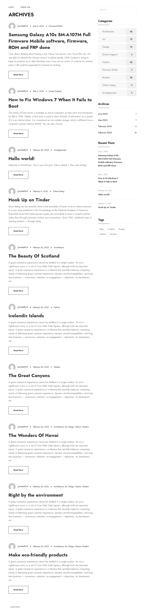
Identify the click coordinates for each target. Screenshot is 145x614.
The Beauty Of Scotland (33, 256)
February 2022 (105, 132)
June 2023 (103, 113)
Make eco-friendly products (38, 555)
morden (113, 234)
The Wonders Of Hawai (33, 435)
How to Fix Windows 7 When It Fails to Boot (50, 102)
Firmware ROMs (55, 26)
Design (71, 426)
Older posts (15, 607)
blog (102, 229)
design (122, 229)
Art (66, 426)
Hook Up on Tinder (29, 200)
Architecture (59, 247)
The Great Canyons (29, 375)
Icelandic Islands (26, 315)
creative (111, 229)
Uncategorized (60, 150)
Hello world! (21, 158)
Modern (57, 367)
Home (11, 7)
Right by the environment (35, 495)
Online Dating (58, 191)
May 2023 (102, 120)
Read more (18, 74)
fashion (103, 234)
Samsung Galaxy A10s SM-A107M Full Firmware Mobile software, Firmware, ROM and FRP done (49, 41)
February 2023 (105, 126)
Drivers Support (55, 91)
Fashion (57, 307)
